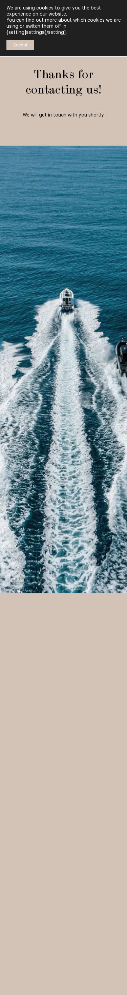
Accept (20, 45)
